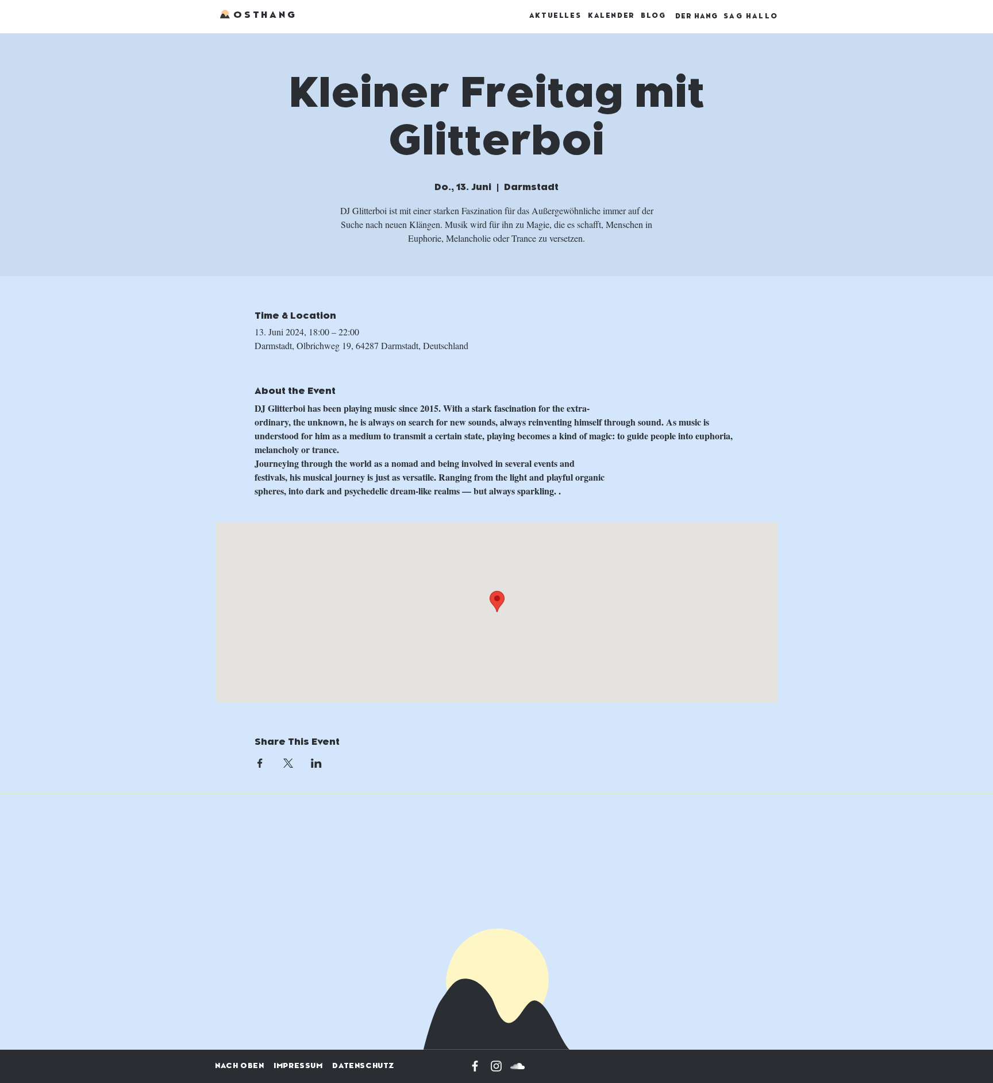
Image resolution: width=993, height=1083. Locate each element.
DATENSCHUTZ (363, 1066)
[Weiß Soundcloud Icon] (517, 1066)
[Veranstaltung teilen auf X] (288, 763)
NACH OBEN (239, 1066)
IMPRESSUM (298, 1066)
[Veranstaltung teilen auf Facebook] (260, 763)
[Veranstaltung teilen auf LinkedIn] (316, 763)
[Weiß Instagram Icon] (496, 1066)
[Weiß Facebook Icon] (475, 1066)
